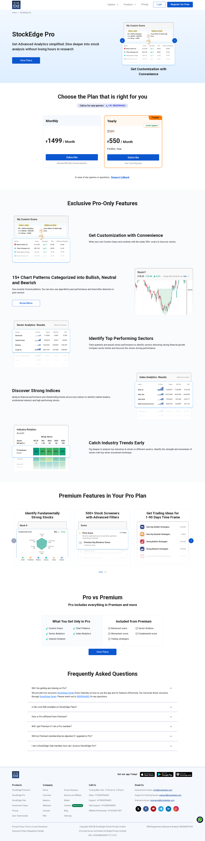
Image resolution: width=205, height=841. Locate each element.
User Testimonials (20, 816)
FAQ (44, 816)
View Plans (26, 60)
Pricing (144, 4)
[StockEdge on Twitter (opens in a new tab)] (138, 809)
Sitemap (68, 816)
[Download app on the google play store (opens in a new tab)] (165, 774)
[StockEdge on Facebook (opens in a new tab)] (146, 809)
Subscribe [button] (72, 157)
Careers (73, 805)
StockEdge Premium (21, 790)
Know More (26, 303)
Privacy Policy (18, 827)
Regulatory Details (36, 831)
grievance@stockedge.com (162, 800)
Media (67, 800)
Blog (66, 811)
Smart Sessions (71, 790)
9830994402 (83, 696)
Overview (47, 795)
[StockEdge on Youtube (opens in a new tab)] (153, 809)
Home (14, 13)
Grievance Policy (19, 831)
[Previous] (122, 40)
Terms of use (31, 827)
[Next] (174, 40)
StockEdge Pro (18, 795)
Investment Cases (20, 805)
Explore (112, 4)
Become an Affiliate (72, 795)
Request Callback (120, 177)
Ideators (46, 800)
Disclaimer (43, 827)
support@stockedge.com (170, 795)
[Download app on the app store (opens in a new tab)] (147, 774)
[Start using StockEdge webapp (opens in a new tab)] (184, 774)
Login (159, 4)
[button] (102, 693)
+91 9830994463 (116, 105)
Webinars (47, 805)
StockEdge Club (19, 800)
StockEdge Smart (65, 693)
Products (128, 4)
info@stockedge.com (162, 790)
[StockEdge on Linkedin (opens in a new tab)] (168, 809)
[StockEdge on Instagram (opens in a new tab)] (176, 809)
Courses (46, 811)
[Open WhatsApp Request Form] (200, 819)
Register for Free (180, 4)
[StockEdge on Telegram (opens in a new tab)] (161, 809)
